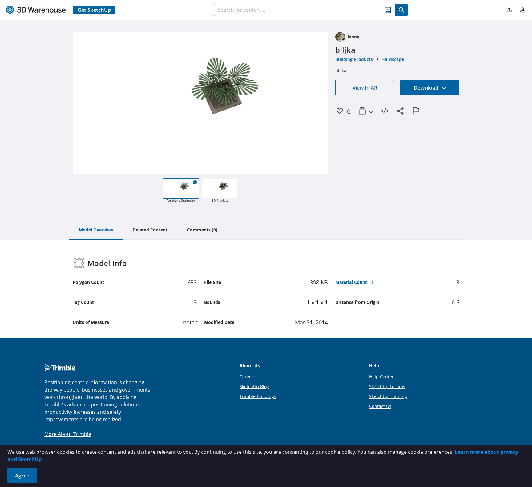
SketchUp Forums (387, 386)
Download (427, 87)
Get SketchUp (94, 9)
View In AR (365, 87)
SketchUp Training (388, 396)
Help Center (381, 377)
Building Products (354, 59)
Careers (248, 377)
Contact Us (380, 406)
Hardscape (392, 59)
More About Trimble (67, 434)
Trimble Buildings (258, 396)
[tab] (96, 230)
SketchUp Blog (254, 386)
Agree (22, 475)
